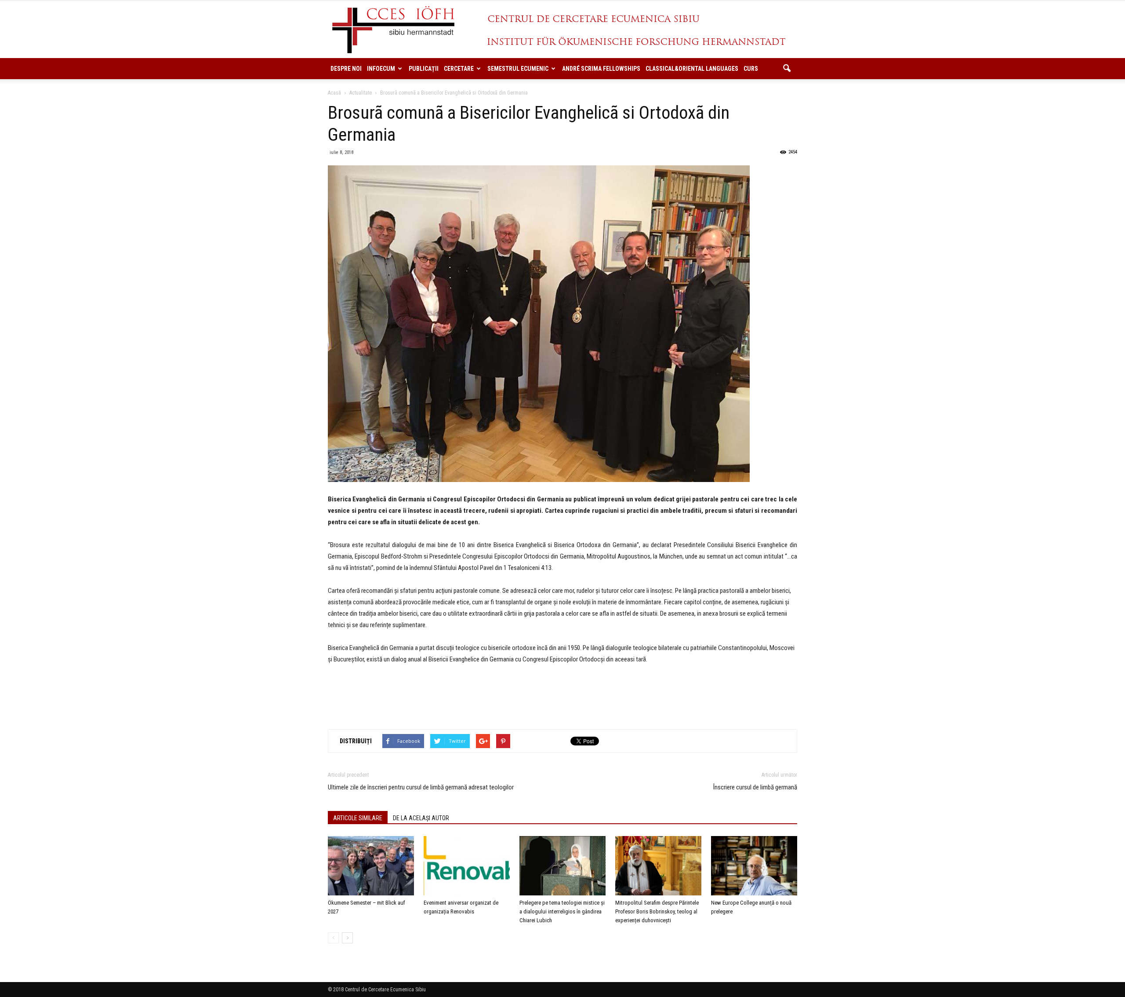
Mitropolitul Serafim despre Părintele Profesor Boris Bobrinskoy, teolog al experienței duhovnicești (657, 911)
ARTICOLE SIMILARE (357, 818)
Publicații (424, 68)
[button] (786, 68)
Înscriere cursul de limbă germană (755, 787)
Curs (751, 68)
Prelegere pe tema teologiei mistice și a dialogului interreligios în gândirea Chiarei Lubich (562, 911)
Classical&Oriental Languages (692, 68)
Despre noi (346, 68)
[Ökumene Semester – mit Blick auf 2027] (371, 865)
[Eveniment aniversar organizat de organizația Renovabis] (467, 865)
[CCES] (562, 30)
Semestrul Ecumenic (517, 68)
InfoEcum (381, 68)
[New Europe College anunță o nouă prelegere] (754, 865)
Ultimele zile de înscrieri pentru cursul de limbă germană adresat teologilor (421, 787)
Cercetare (459, 68)
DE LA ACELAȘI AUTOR (421, 818)
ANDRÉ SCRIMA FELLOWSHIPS (601, 68)
